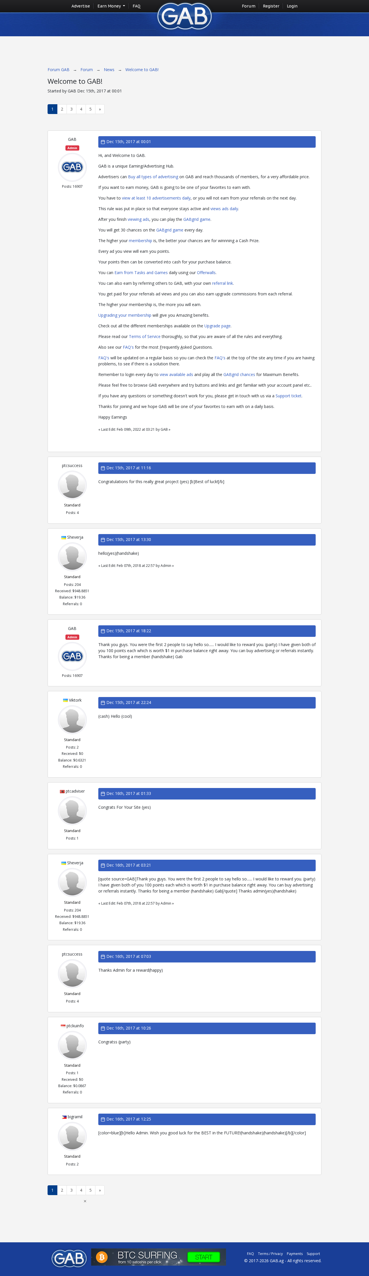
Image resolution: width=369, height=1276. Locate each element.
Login (292, 6)
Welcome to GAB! (142, 69)
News (109, 69)
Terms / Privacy (270, 1253)
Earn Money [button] (109, 6)
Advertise (80, 6)
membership (140, 240)
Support (313, 1253)
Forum (248, 6)
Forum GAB (58, 69)
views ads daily (224, 208)
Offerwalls (206, 272)
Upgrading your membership (124, 315)
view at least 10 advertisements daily (156, 198)
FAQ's (128, 347)
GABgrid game (196, 219)
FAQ (137, 6)
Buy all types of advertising (153, 176)
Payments (295, 1253)
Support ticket (289, 395)
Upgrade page (217, 326)
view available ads (176, 374)
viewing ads (138, 219)
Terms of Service (145, 336)
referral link (222, 283)
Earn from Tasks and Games (141, 272)
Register (271, 6)
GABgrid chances (239, 374)
